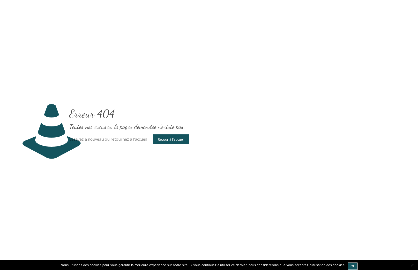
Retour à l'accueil (171, 139)
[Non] (412, 265)
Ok (353, 266)
